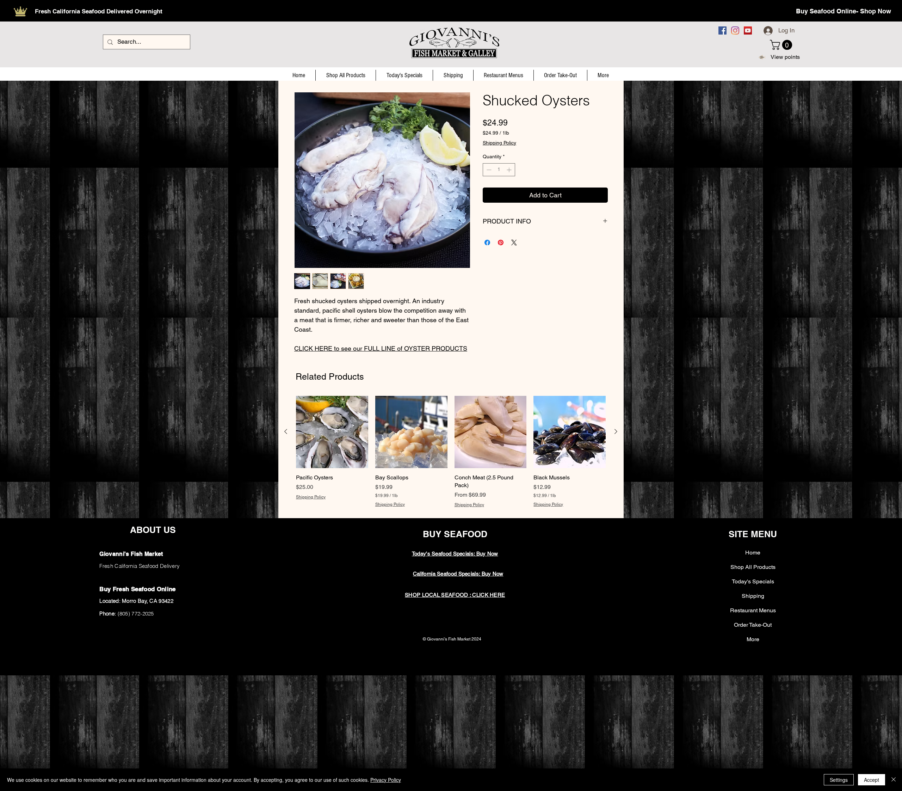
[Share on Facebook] (487, 242)
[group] (451, 456)
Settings (839, 779)
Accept (871, 779)
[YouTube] (748, 30)
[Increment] (509, 170)
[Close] (893, 779)
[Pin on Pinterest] (500, 242)
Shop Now (875, 11)
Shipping (753, 596)
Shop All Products (753, 567)
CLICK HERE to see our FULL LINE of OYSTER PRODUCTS (380, 348)
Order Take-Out (753, 624)
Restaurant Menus (753, 610)
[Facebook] (722, 30)
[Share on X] (514, 242)
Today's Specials (753, 581)
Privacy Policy (385, 779)
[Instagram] (735, 30)
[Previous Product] (286, 431)
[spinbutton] (499, 170)
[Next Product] (616, 431)
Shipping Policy (499, 143)
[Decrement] (488, 170)
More (753, 639)
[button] (782, 45)
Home (752, 552)
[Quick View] (332, 432)
